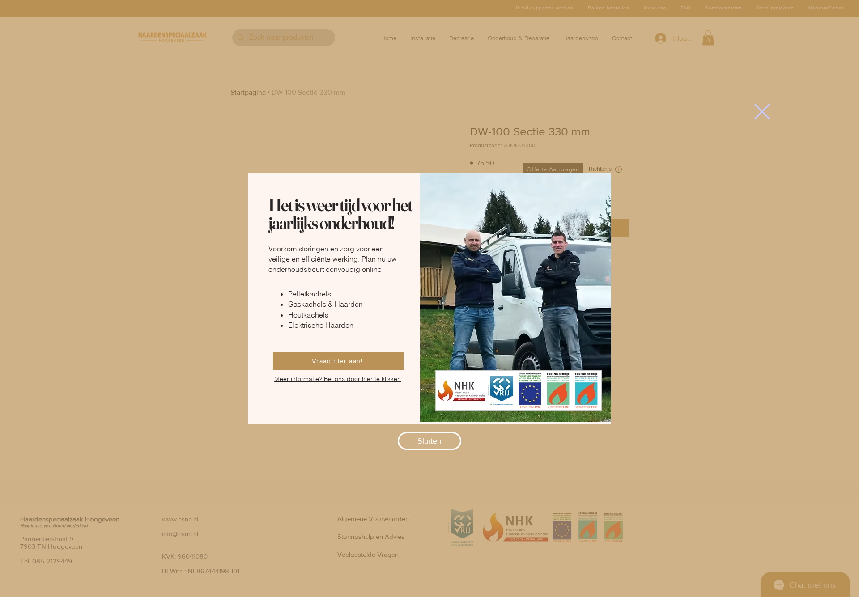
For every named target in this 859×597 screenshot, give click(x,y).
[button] (762, 111)
